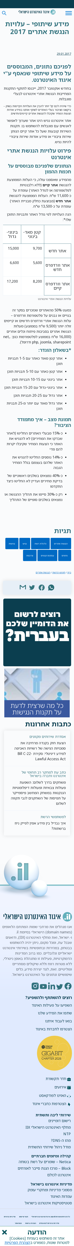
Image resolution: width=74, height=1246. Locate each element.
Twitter (60, 986)
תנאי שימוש (23, 1217)
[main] (37, 28)
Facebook (68, 986)
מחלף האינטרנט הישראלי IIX (48, 1127)
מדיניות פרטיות (10, 1217)
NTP (67, 1133)
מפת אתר (18, 1223)
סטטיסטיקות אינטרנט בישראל (48, 1202)
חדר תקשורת (56, 1078)
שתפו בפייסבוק (42, 587)
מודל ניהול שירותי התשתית (49, 1146)
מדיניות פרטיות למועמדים (49, 1223)
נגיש (25, 543)
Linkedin (52, 986)
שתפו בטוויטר (32, 587)
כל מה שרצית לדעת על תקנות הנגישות (37, 692)
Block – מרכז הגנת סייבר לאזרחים (44, 1168)
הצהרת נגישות (30, 1223)
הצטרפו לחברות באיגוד (54, 1029)
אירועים (60, 1087)
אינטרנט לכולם (59, 1174)
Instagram (35, 986)
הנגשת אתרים (61, 543)
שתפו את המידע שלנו (55, 1013)
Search (4, 13)
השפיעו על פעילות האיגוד (52, 1005)
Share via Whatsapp (51, 587)
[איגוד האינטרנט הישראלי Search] (37, 12)
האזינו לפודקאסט (52, 1095)
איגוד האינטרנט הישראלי (37, 12)
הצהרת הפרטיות (17, 1242)
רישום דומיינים (59, 1120)
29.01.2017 (64, 54)
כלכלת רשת (40, 543)
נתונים (65, 555)
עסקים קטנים (47, 555)
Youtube (43, 986)
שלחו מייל (23, 587)
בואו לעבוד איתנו (58, 1021)
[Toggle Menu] (68, 13)
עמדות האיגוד (61, 1196)
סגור (4, 1232)
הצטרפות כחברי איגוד (49, 1103)
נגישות (12, 543)
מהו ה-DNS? (61, 1140)
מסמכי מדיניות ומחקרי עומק (50, 1189)
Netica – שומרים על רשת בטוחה (45, 1161)
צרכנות (29, 555)
